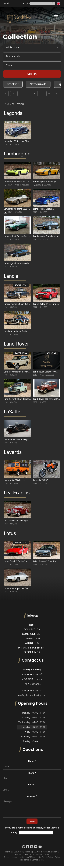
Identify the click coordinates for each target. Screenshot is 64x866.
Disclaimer (32, 652)
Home (7, 104)
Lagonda (13, 113)
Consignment (32, 634)
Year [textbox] (9, 65)
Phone (32, 772)
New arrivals (38, 84)
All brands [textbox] (13, 47)
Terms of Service (31, 860)
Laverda (13, 452)
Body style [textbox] (13, 56)
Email (32, 784)
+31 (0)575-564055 (32, 690)
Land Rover (16, 344)
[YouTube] (40, 846)
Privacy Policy (54, 857)
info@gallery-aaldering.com (32, 695)
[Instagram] (24, 846)
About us (32, 643)
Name (32, 761)
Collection (32, 629)
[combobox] (32, 47)
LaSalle (12, 412)
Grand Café (32, 638)
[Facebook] (28, 846)
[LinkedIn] (32, 846)
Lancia (11, 276)
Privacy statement (32, 647)
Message (32, 796)
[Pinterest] (36, 846)
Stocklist (13, 84)
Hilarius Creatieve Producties (37, 854)
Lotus (10, 533)
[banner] (19, 18)
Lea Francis (17, 493)
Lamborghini (18, 154)
